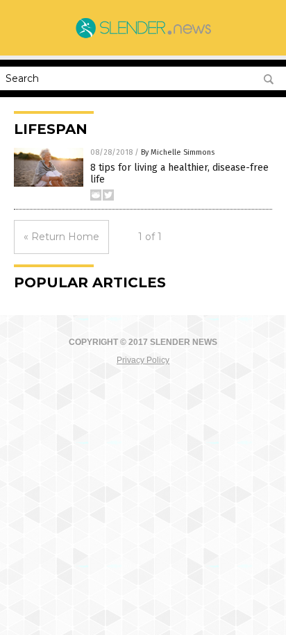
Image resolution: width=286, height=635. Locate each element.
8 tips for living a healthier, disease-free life (179, 173)
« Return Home (61, 236)
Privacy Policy (143, 360)
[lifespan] (143, 37)
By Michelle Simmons (177, 152)
